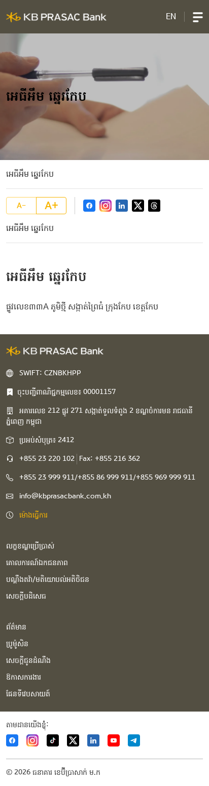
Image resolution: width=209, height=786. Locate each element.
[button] (198, 17)
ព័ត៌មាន (16, 627)
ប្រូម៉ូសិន (17, 643)
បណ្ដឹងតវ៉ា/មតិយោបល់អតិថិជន (47, 579)
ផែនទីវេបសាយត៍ (28, 693)
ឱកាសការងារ (23, 677)
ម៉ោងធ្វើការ (33, 515)
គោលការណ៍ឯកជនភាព (37, 562)
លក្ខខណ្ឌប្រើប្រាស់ (30, 546)
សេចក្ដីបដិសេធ (26, 596)
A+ (51, 205)
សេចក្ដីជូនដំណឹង (28, 660)
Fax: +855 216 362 (109, 458)
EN (171, 16)
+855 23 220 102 (47, 458)
